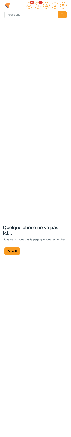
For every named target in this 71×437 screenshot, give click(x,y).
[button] (29, 5)
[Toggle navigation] (63, 5)
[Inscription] (46, 5)
